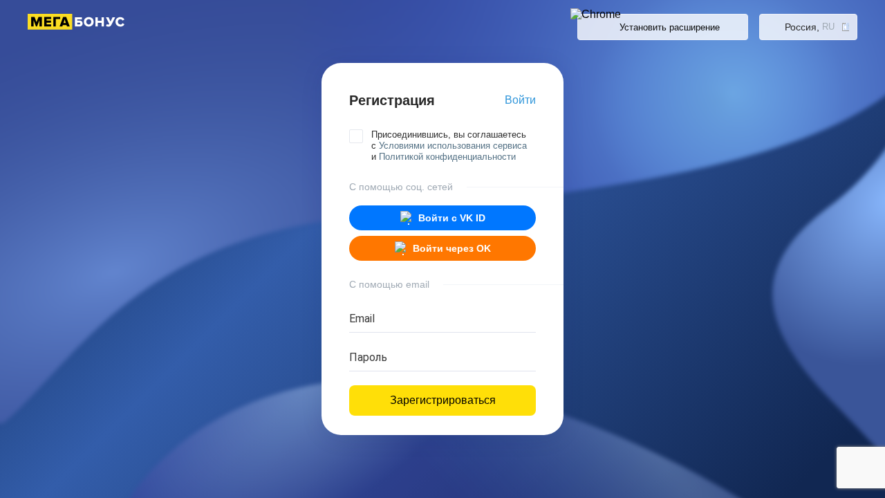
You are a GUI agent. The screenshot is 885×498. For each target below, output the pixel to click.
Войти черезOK (452, 248)
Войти (520, 100)
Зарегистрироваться (443, 400)
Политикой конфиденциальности (447, 156)
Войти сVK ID (451, 217)
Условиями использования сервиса (453, 145)
